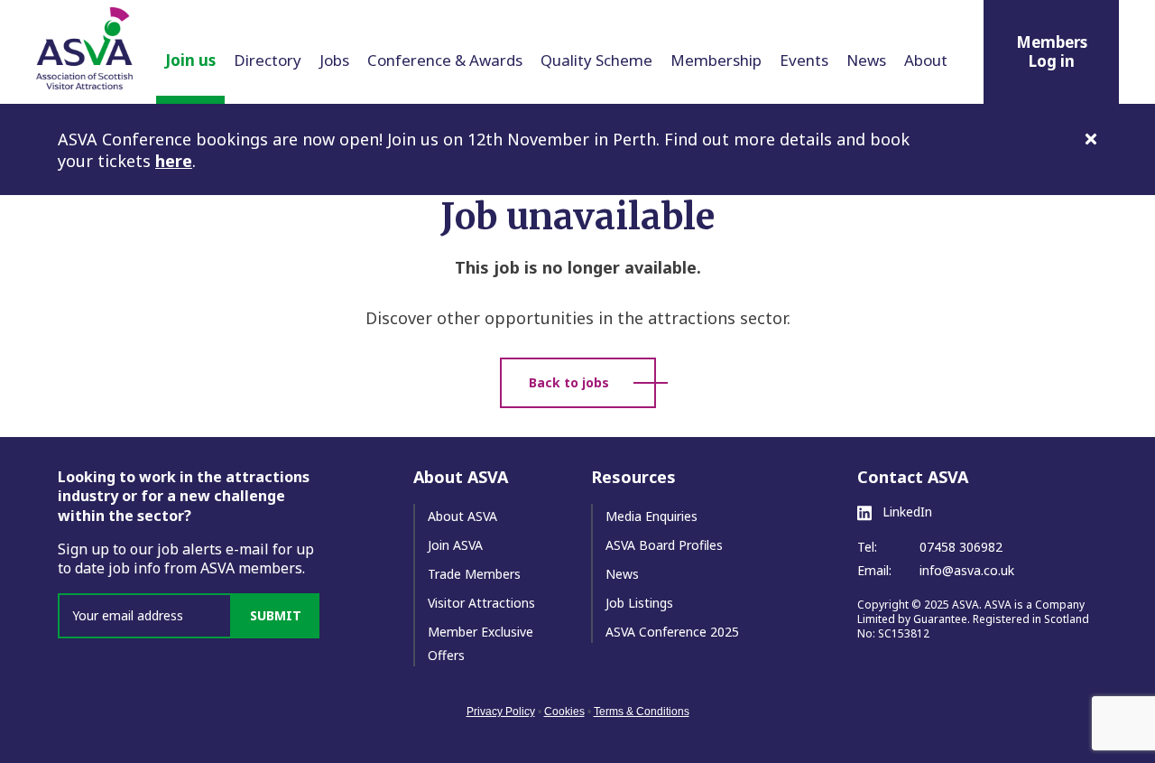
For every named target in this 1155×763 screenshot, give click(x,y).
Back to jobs (569, 382)
